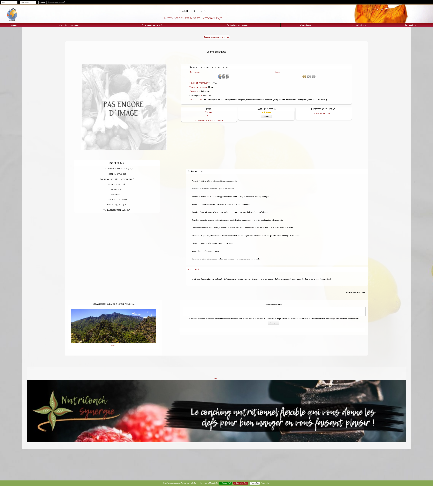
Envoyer (273, 323)
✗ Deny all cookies (240, 483)
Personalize (255, 483)
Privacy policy (265, 483)
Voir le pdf (209, 112)
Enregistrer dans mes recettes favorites (209, 120)
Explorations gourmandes (237, 25)
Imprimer (209, 115)
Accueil (14, 25)
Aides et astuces (359, 25)
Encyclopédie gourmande (152, 25)
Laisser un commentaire (274, 305)
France (114, 345)
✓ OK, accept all (225, 483)
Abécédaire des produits (69, 25)
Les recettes (410, 25)
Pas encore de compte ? (56, 2)
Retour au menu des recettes (216, 37)
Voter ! (266, 116)
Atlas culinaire (305, 25)
